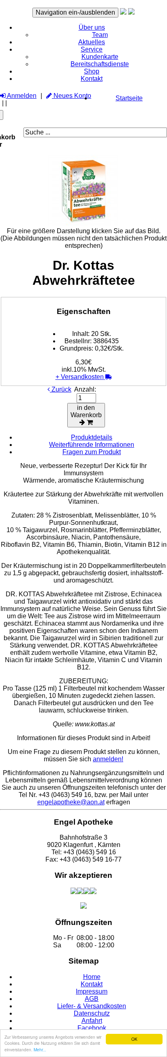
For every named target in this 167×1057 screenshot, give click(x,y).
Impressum (91, 991)
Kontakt (92, 984)
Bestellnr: (78, 341)
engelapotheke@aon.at (71, 802)
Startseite (129, 98)
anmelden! (108, 759)
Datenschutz (92, 1013)
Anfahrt (91, 1020)
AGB (91, 998)
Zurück (60, 389)
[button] (92, 27)
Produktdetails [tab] (91, 437)
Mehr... (40, 1049)
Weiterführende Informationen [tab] (91, 444)
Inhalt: (81, 333)
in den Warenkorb (86, 411)
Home (92, 976)
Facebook (91, 1028)
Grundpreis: (76, 348)
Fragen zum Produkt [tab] (91, 451)
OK (134, 1039)
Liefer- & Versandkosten (91, 1006)
